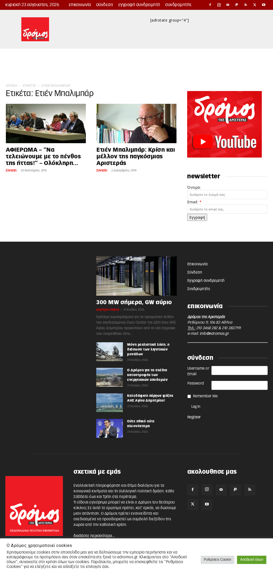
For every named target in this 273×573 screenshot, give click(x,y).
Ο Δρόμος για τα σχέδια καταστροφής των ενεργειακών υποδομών (147, 375)
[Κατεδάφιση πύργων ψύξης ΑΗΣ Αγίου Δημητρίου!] (109, 402)
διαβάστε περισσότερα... (94, 536)
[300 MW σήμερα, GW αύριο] (136, 276)
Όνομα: (194, 187)
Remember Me (205, 396)
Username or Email (198, 371)
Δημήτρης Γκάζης (107, 309)
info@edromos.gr (214, 334)
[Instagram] (219, 5)
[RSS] (246, 5)
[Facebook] (210, 5)
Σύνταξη (11, 170)
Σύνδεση (104, 5)
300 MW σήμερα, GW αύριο (134, 302)
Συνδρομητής (178, 5)
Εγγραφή (197, 217)
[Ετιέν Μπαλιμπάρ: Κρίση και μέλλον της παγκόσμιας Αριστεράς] (136, 123)
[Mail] (228, 5)
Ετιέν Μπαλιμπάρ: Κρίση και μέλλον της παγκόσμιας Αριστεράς (136, 156)
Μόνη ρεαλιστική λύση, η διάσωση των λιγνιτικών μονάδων (148, 349)
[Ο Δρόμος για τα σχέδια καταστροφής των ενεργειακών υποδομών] (109, 377)
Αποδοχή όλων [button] (251, 560)
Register (194, 417)
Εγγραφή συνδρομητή (139, 5)
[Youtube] (264, 5)
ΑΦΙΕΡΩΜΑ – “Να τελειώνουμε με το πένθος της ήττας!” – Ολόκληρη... (43, 156)
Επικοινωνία (80, 5)
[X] (255, 5)
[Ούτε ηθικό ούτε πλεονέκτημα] (109, 428)
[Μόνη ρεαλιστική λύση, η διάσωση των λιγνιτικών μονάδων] (109, 351)
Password (195, 383)
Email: (194, 201)
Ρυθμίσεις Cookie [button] (217, 560)
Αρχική (11, 85)
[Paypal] (237, 5)
